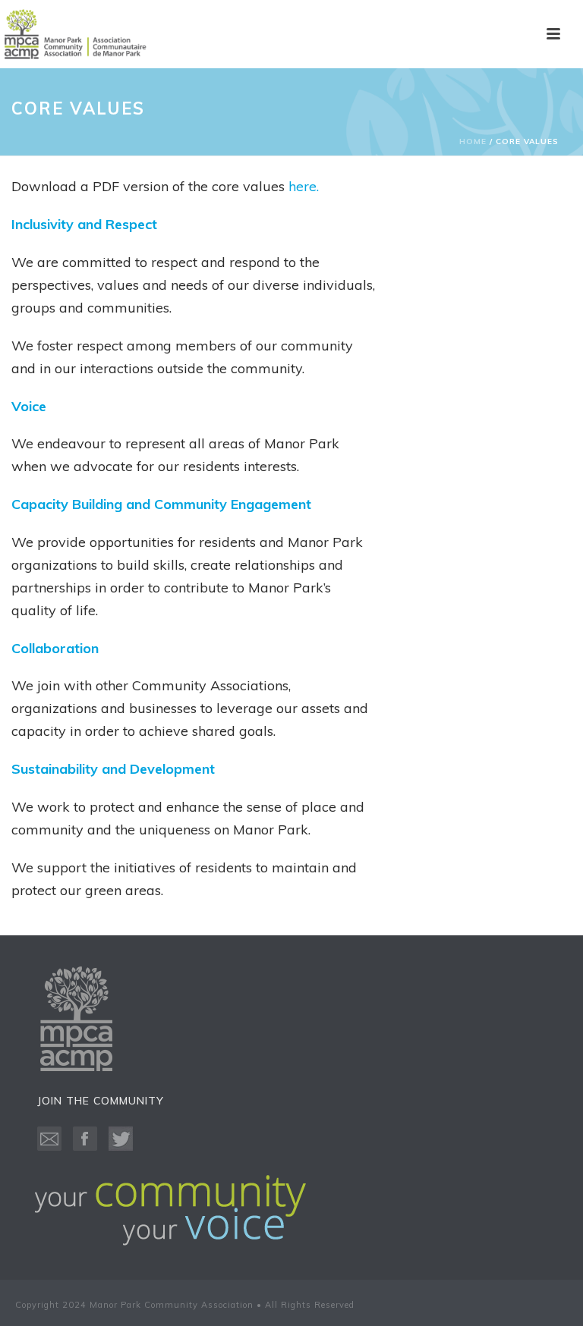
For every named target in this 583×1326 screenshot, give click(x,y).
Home (473, 141)
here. (303, 186)
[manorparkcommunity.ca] (76, 34)
